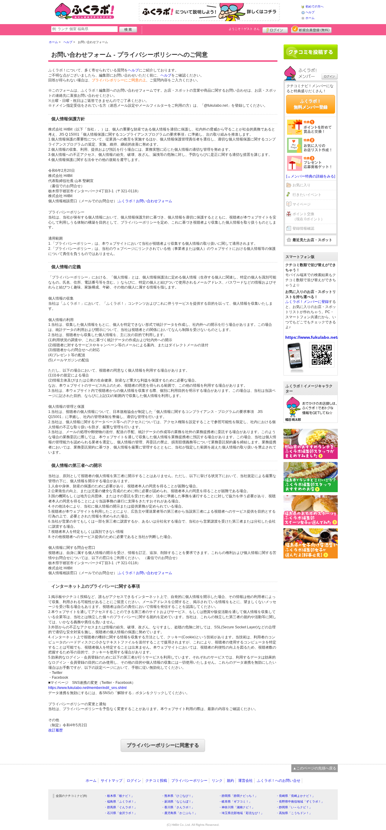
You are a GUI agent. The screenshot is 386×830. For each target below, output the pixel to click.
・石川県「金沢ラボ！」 (120, 813)
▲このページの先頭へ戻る (314, 768)
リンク (217, 780)
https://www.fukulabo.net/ (311, 337)
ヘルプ (310, 12)
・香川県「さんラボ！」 (178, 807)
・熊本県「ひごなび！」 (178, 795)
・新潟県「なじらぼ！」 (178, 801)
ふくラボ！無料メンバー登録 (310, 104)
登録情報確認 (303, 228)
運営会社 (245, 780)
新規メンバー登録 (311, 29)
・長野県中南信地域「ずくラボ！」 (300, 801)
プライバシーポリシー (189, 780)
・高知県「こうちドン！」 (294, 813)
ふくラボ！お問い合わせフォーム (145, 201)
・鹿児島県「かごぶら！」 (179, 813)
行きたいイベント (307, 195)
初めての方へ (314, 6)
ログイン (275, 29)
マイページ (302, 204)
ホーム (310, 18)
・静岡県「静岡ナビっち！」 (238, 795)
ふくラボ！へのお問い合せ (278, 780)
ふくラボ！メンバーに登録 (307, 302)
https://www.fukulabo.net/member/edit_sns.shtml (87, 688)
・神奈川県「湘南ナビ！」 (237, 807)
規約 (230, 780)
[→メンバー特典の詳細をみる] (310, 176)
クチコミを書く (310, 51)
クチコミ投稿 (156, 780)
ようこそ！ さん (244, 28)
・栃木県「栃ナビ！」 (119, 795)
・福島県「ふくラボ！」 (120, 801)
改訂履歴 (55, 730)
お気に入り (302, 185)
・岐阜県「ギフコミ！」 (235, 801)
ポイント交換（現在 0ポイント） (308, 216)
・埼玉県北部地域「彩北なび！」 (241, 813)
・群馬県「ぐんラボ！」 (120, 807)
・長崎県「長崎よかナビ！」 (295, 795)
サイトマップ (111, 780)
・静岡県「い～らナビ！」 (294, 807)
